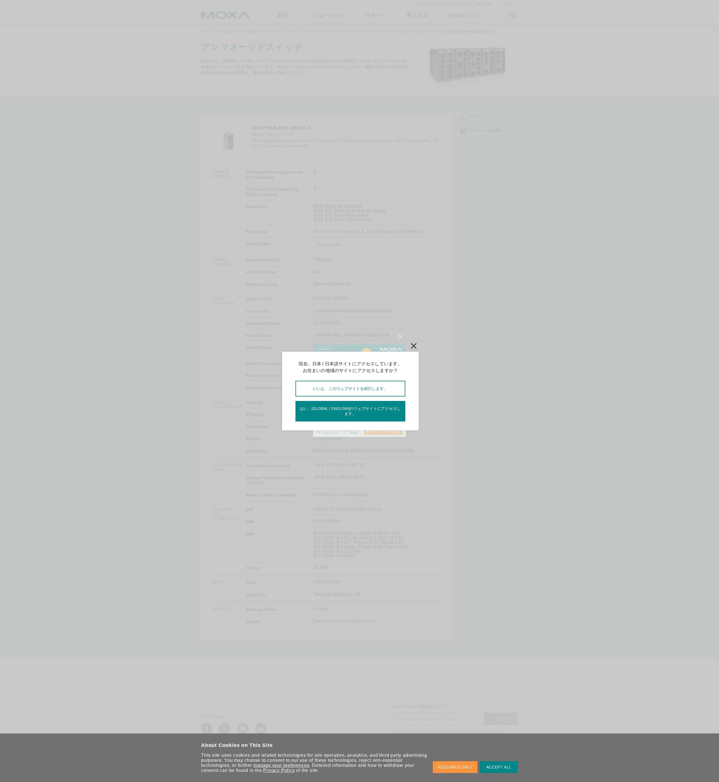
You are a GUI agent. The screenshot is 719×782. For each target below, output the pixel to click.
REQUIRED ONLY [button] (455, 767)
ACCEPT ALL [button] (499, 767)
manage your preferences (281, 765)
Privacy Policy (279, 770)
